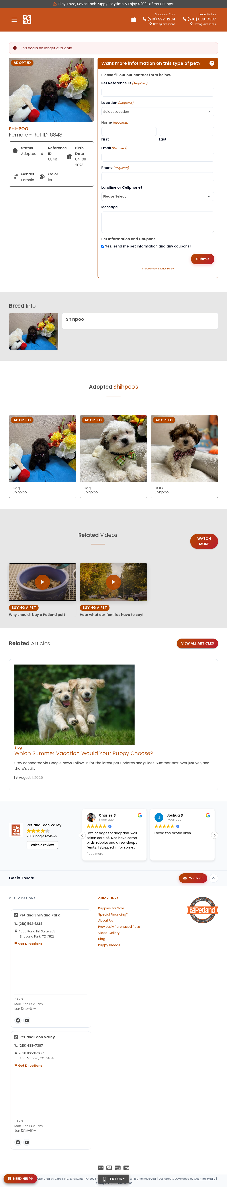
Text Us (114, 1178)
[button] (82, 835)
